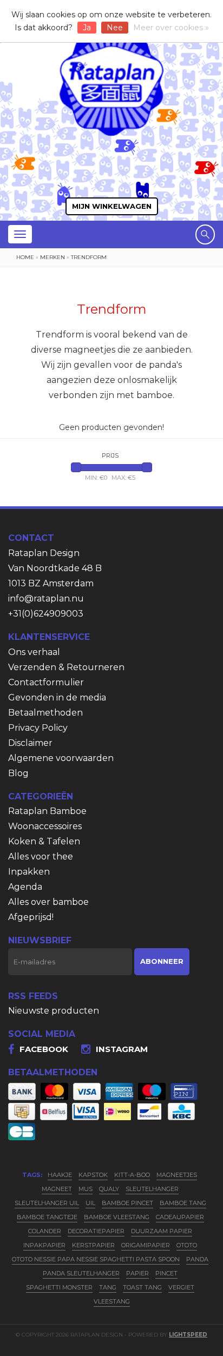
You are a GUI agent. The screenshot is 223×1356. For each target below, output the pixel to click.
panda (197, 1259)
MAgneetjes (176, 1175)
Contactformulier (46, 682)
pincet (166, 1273)
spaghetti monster (59, 1287)
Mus (85, 1189)
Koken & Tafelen (44, 841)
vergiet (181, 1287)
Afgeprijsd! (31, 917)
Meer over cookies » (171, 27)
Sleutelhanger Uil (47, 1203)
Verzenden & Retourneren (66, 667)
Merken (52, 257)
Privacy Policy (38, 728)
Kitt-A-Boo (132, 1175)
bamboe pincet (127, 1203)
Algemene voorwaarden (61, 758)
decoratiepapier (96, 1231)
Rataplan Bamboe (47, 811)
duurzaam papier (161, 1231)
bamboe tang (183, 1203)
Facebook (43, 1049)
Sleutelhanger (152, 1189)
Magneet (57, 1189)
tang (107, 1287)
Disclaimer (30, 743)
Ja (87, 27)
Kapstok (93, 1175)
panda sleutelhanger (81, 1273)
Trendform (89, 257)
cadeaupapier (180, 1217)
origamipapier (145, 1245)
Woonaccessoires (45, 826)
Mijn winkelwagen (112, 206)
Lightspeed (188, 1334)
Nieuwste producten (53, 1011)
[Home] (111, 82)
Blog (18, 773)
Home (25, 257)
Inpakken (29, 871)
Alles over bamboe (48, 902)
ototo (186, 1245)
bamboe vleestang (116, 1217)
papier (137, 1273)
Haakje (60, 1175)
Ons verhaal (34, 652)
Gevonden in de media (57, 697)
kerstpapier (93, 1245)
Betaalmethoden (45, 712)
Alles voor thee (40, 856)
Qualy (109, 1189)
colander (44, 1231)
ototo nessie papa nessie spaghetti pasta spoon (96, 1259)
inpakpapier (44, 1245)
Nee (115, 27)
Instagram (122, 1049)
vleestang (112, 1301)
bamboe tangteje (47, 1217)
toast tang (142, 1287)
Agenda (25, 887)
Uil (90, 1203)
